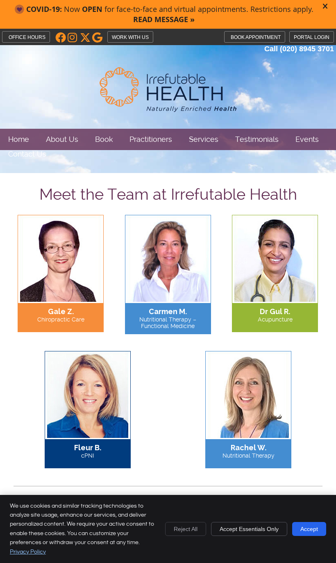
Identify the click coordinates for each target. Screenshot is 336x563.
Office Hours (27, 37)
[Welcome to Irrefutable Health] (168, 110)
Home (18, 139)
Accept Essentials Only (249, 529)
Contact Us (27, 154)
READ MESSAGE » (164, 19)
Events (307, 139)
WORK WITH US (130, 37)
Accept (309, 529)
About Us (62, 139)
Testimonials (257, 139)
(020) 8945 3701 (307, 49)
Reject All (186, 529)
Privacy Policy (28, 552)
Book (104, 139)
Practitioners (150, 139)
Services (203, 139)
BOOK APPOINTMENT (256, 37)
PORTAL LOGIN (311, 37)
